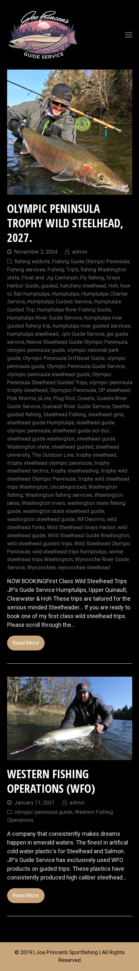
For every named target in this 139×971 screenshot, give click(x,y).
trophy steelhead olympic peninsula (49, 463)
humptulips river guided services (91, 326)
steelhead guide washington (41, 439)
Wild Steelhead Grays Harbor (81, 527)
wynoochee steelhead (84, 567)
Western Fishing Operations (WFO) (51, 781)
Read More (26, 643)
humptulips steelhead (33, 334)
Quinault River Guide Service (76, 406)
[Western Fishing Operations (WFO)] (69, 755)
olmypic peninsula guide (36, 350)
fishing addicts (32, 261)
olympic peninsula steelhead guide (48, 374)
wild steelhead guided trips (39, 543)
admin (79, 252)
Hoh (113, 286)
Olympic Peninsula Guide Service (86, 366)
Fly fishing (92, 278)
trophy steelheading (75, 471)
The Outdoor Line (53, 455)
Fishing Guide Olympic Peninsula (90, 261)
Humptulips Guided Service (59, 302)
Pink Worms (21, 398)
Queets (85, 398)
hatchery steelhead (83, 286)
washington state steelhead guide (63, 511)
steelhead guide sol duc (81, 431)
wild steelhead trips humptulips (69, 552)
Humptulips (65, 294)
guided (49, 286)
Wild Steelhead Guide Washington (88, 535)
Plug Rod (64, 398)
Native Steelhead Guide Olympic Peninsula (77, 342)
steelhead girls (105, 414)
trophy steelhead (96, 455)
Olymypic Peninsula (73, 390)
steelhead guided (72, 447)
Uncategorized (68, 487)
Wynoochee (41, 567)
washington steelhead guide (41, 519)
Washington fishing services (58, 495)
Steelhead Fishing (64, 414)
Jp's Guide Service (82, 334)
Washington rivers (43, 503)
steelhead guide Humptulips (40, 423)
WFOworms (91, 519)
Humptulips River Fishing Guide (74, 310)
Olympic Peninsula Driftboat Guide (64, 358)
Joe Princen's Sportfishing (67, 952)
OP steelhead (114, 390)
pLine (44, 398)
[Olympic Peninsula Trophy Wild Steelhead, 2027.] (69, 190)
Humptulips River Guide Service (44, 318)
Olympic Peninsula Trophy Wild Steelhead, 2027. (65, 223)
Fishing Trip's (63, 270)
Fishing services (26, 270)
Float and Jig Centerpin (50, 278)
